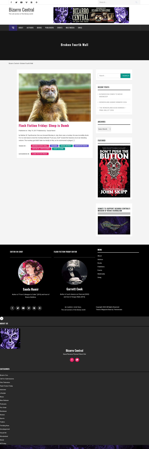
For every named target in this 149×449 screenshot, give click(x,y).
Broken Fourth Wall (39, 146)
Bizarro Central (21, 9)
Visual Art (3, 433)
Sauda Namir (51, 131)
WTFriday (3, 443)
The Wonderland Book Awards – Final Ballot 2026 (112, 109)
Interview (3, 390)
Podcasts (3, 404)
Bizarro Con (4, 375)
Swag (80, 27)
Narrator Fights (81, 146)
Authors (30, 27)
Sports (2, 418)
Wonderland (4, 436)
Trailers (2, 422)
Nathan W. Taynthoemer (41, 148)
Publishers (49, 27)
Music (2, 397)
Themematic (118, 309)
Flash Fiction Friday (39, 154)
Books (39, 27)
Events (59, 27)
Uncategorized (5, 429)
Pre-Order (3, 407)
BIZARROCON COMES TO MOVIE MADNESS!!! (111, 95)
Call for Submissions (7, 379)
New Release (4, 400)
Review (2, 415)
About (21, 27)
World (2, 440)
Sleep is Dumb (58, 148)
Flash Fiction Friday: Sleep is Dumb (44, 125)
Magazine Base (106, 309)
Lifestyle (3, 393)
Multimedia (70, 27)
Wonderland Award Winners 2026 (113, 102)
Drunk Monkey (66, 146)
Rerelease (3, 411)
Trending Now (4, 426)
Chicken (54, 146)
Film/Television (5, 382)
